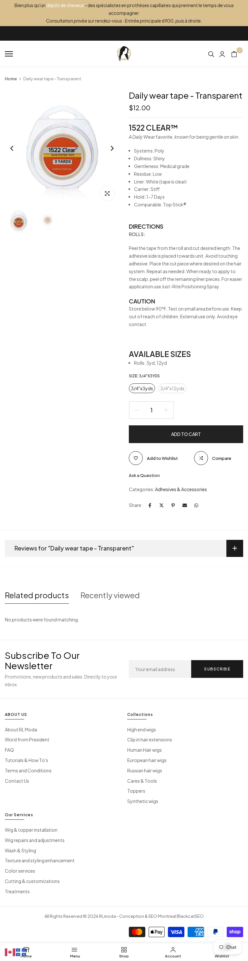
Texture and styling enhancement (40, 860)
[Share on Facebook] (149, 505)
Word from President (27, 739)
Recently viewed (110, 595)
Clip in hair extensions (149, 739)
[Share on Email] (184, 505)
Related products (37, 595)
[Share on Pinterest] (173, 505)
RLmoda (107, 916)
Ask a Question (144, 475)
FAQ (9, 750)
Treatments (17, 891)
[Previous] (17, 148)
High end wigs (141, 729)
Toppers (136, 791)
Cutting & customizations (32, 881)
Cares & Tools (142, 781)
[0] (234, 54)
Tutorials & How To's (26, 760)
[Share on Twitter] (161, 505)
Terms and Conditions (28, 770)
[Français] (21, 952)
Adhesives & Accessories (181, 489)
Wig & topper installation (31, 830)
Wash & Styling (20, 850)
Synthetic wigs (142, 801)
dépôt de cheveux (65, 5)
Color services (20, 871)
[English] (10, 952)
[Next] (107, 148)
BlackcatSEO (190, 916)
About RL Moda (21, 729)
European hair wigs (147, 760)
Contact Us (17, 781)
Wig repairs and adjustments (35, 840)
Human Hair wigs (144, 750)
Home (11, 78)
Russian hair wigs (144, 770)
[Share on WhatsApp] (196, 505)
